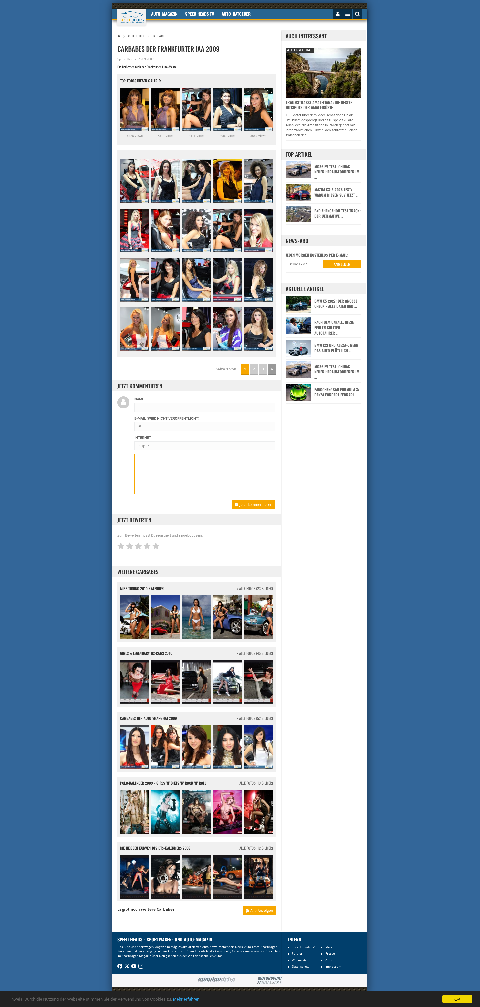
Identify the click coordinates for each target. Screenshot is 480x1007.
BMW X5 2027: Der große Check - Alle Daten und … (336, 303)
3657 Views (258, 136)
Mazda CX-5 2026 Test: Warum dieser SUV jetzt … (336, 192)
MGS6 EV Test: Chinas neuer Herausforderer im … (337, 172)
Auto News (209, 947)
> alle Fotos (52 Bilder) (255, 718)
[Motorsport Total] (270, 980)
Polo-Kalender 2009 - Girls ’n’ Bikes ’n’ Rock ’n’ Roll (163, 783)
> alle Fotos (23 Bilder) (255, 588)
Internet (142, 438)
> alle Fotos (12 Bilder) (255, 848)
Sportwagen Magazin (136, 956)
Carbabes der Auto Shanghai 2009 (148, 718)
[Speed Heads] (132, 17)
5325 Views (135, 136)
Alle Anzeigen (261, 910)
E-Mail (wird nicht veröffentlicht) (167, 418)
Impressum (333, 966)
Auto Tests (251, 947)
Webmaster (300, 960)
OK (457, 999)
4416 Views (196, 136)
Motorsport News (231, 947)
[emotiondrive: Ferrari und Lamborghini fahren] (216, 980)
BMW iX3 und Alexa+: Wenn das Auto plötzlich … (336, 348)
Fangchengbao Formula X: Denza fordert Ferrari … (336, 392)
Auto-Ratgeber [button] (236, 14)
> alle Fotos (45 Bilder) (255, 653)
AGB (329, 960)
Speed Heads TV (303, 947)
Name (139, 399)
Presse (330, 953)
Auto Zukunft (177, 951)
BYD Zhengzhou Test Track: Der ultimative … (337, 213)
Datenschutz (301, 966)
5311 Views (166, 136)
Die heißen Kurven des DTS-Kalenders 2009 (155, 848)
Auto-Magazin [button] (164, 14)
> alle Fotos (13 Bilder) (255, 783)
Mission (331, 947)
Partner (297, 953)
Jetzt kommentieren (256, 504)
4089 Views (228, 136)
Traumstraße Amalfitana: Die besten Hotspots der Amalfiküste (319, 104)
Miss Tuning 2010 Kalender (142, 588)
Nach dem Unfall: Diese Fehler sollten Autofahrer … (334, 328)
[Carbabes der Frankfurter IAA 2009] (135, 181)
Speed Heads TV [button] (199, 14)
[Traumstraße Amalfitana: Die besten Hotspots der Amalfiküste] (323, 72)
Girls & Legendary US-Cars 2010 (146, 653)
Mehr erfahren (186, 999)
